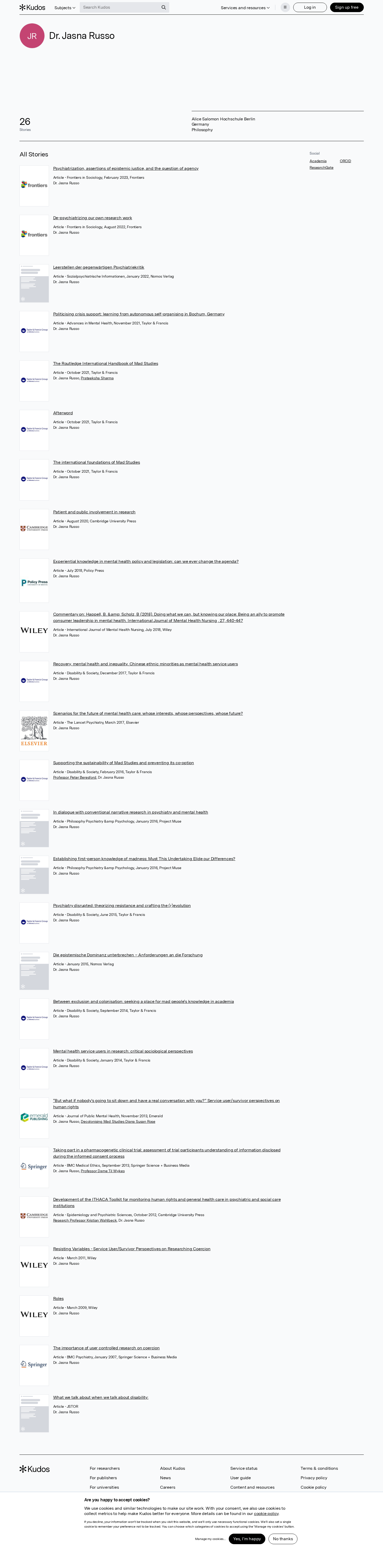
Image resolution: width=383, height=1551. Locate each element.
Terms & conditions (319, 1468)
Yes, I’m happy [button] (247, 1538)
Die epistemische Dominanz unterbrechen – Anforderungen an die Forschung (128, 954)
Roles (58, 1298)
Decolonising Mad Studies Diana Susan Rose (118, 1121)
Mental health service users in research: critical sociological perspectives (123, 1051)
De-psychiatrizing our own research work (92, 217)
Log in (310, 7)
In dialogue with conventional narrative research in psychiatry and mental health (130, 812)
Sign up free (347, 7)
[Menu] (285, 7)
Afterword (63, 412)
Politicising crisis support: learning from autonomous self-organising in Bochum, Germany (139, 314)
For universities (104, 1487)
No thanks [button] (283, 1538)
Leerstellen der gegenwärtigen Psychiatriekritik (99, 267)
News (165, 1477)
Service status (243, 1468)
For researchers (105, 1468)
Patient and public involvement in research (94, 511)
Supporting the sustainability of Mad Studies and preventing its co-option (123, 762)
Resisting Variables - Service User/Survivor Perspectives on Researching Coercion (132, 1248)
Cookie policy (313, 1487)
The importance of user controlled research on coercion (106, 1347)
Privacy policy (314, 1477)
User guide (240, 1477)
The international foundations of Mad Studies (96, 462)
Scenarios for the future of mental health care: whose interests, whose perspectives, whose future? (148, 713)
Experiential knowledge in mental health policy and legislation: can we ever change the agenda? (146, 561)
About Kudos (172, 1468)
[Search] (163, 7)
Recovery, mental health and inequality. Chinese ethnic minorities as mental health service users (145, 663)
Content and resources (252, 1487)
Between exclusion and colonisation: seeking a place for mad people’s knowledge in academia (143, 1001)
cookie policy (266, 1513)
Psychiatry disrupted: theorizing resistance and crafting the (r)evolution (122, 905)
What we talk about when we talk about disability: (100, 1397)
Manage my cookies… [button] (210, 1539)
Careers (167, 1487)
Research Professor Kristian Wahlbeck (85, 1220)
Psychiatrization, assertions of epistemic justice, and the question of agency (126, 168)
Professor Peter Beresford (74, 777)
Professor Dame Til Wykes (103, 1171)
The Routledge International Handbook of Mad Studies (105, 363)
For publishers (103, 1477)
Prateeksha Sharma (97, 378)
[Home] (32, 7)
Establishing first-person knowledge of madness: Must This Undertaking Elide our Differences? (144, 858)
